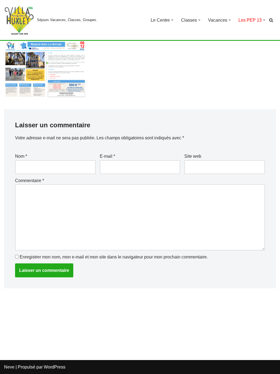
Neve (9, 367)
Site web (192, 156)
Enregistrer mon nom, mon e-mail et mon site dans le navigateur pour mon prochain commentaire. (114, 257)
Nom (21, 156)
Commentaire (29, 180)
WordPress (54, 367)
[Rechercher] (271, 20)
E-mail (107, 156)
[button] (172, 20)
